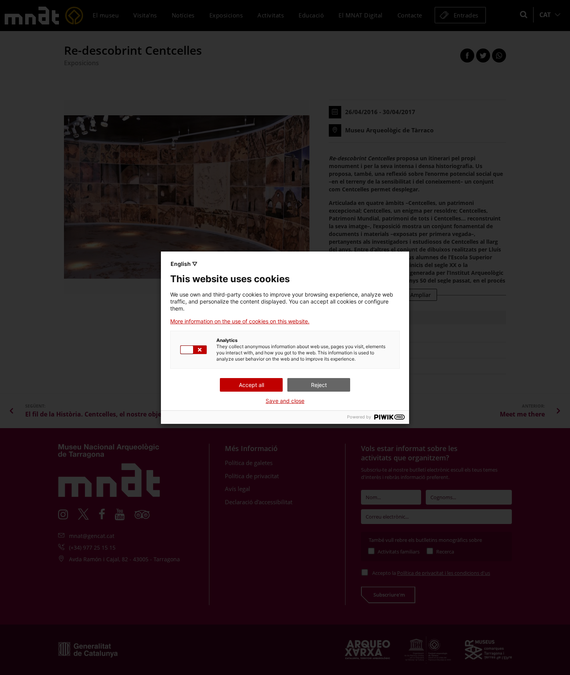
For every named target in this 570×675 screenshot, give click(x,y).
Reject (319, 385)
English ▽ (184, 263)
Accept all (251, 385)
